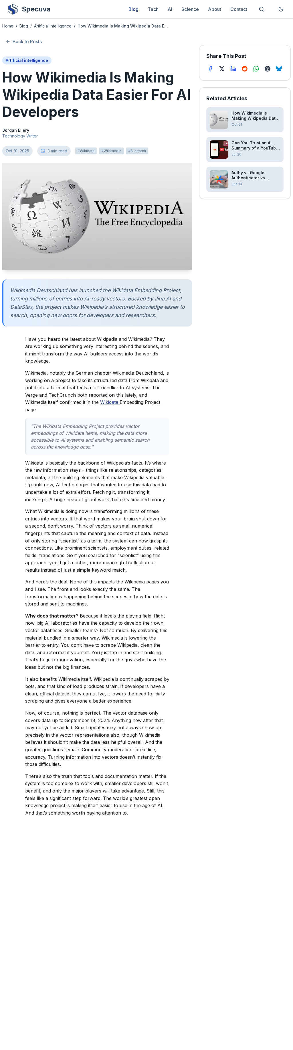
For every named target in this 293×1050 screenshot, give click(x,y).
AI (170, 9)
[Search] (261, 9)
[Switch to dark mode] (281, 9)
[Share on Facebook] (210, 69)
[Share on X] (222, 69)
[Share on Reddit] (245, 69)
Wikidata (110, 402)
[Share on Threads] (268, 69)
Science (190, 9)
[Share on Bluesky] (279, 69)
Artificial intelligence (27, 60)
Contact (238, 9)
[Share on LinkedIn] (233, 69)
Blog (133, 9)
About (214, 9)
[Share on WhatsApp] (256, 69)
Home (7, 25)
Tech (153, 9)
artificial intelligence (53, 25)
